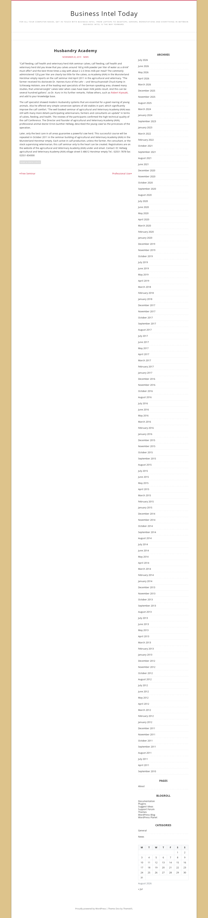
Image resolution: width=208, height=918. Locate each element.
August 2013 (145, 612)
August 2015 (145, 464)
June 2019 (143, 268)
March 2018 (144, 287)
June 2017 (143, 342)
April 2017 (143, 354)
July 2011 (143, 759)
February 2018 (146, 293)
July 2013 (143, 618)
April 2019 (143, 281)
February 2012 (146, 716)
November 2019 (146, 250)
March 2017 (144, 360)
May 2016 (143, 415)
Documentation (146, 801)
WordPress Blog (146, 814)
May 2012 (143, 697)
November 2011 (146, 734)
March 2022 (144, 133)
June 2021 (143, 164)
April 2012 (143, 704)
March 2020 (144, 225)
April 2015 (143, 489)
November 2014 (146, 520)
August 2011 (145, 753)
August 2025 (145, 103)
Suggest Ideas (145, 806)
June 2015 (143, 477)
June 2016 (143, 409)
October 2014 (145, 526)
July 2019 (143, 262)
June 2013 (143, 624)
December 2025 (146, 90)
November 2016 (146, 385)
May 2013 (143, 630)
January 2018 (145, 299)
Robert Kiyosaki (119, 92)
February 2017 (146, 366)
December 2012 (146, 661)
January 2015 (145, 507)
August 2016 (145, 397)
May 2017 (143, 348)
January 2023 (145, 127)
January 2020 (145, 238)
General (142, 830)
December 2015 (146, 440)
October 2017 (145, 317)
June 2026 (143, 66)
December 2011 (146, 728)
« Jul (140, 889)
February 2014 (146, 575)
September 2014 (147, 532)
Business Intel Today (104, 13)
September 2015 (147, 458)
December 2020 (146, 170)
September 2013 (147, 605)
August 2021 (145, 158)
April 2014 (143, 563)
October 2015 (145, 452)
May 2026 (143, 72)
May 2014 (143, 556)
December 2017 (146, 305)
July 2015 (143, 471)
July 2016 (143, 403)
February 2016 (146, 428)
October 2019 (145, 256)
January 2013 (145, 654)
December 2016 (146, 379)
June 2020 (143, 207)
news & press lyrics (30, 162)
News (86, 57)
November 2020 (146, 176)
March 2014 (144, 569)
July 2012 (143, 685)
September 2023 (147, 121)
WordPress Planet (147, 817)
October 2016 (145, 391)
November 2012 (146, 667)
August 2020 (145, 195)
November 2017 (146, 311)
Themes (142, 812)
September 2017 (147, 323)
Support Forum (146, 809)
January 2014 (145, 581)
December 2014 (146, 513)
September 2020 (147, 189)
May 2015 (143, 483)
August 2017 (145, 329)
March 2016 (144, 421)
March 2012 (144, 710)
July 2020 (143, 201)
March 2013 (144, 642)
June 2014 (143, 550)
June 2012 (143, 691)
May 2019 (143, 274)
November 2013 (146, 593)
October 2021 (145, 146)
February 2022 (146, 140)
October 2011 (145, 740)
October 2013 (145, 599)
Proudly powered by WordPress (90, 908)
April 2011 (143, 765)
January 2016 (145, 434)
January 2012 (145, 722)
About (141, 786)
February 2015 (146, 501)
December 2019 (146, 244)
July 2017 (143, 336)
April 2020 (143, 219)
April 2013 (143, 636)
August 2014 (145, 538)
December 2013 (146, 587)
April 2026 (143, 78)
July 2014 (143, 544)
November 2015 (146, 446)
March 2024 (144, 109)
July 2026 (143, 60)
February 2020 (146, 232)
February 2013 (146, 648)
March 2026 (144, 84)
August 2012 (145, 679)
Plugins (142, 803)
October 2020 (145, 182)
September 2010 (147, 771)
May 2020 (143, 213)
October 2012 (145, 673)
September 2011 (147, 746)
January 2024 (145, 115)
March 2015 (144, 495)
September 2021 (147, 152)
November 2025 (146, 97)
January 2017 (145, 372)
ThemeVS (127, 908)
